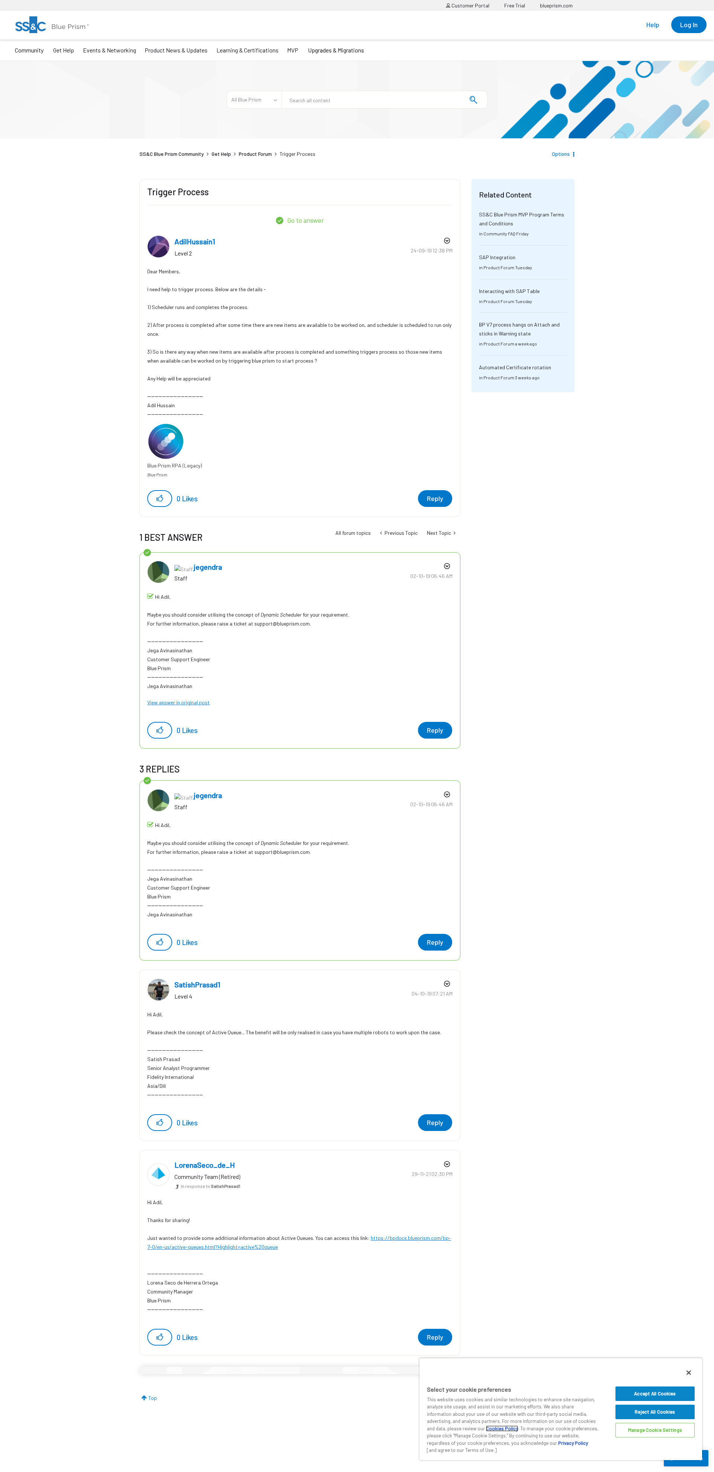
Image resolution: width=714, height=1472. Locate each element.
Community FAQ (499, 233)
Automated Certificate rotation (515, 367)
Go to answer (305, 220)
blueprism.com (556, 5)
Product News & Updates (176, 50)
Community (29, 50)
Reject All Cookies (655, 1412)
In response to (210, 1186)
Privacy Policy (573, 1443)
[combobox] (385, 100)
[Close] (689, 1373)
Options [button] (561, 154)
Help (652, 24)
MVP (292, 50)
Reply (435, 498)
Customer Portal (469, 5)
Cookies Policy (502, 1428)
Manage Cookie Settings (655, 1430)
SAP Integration (497, 257)
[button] (159, 498)
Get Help (63, 50)
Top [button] (152, 1398)
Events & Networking (109, 50)
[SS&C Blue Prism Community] (52, 24)
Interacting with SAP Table (509, 291)
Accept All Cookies (655, 1394)
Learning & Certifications (247, 50)
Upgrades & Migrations (336, 50)
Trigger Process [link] (297, 154)
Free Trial (514, 5)
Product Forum (255, 154)
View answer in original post (178, 702)
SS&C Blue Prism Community (171, 154)
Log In (689, 24)
